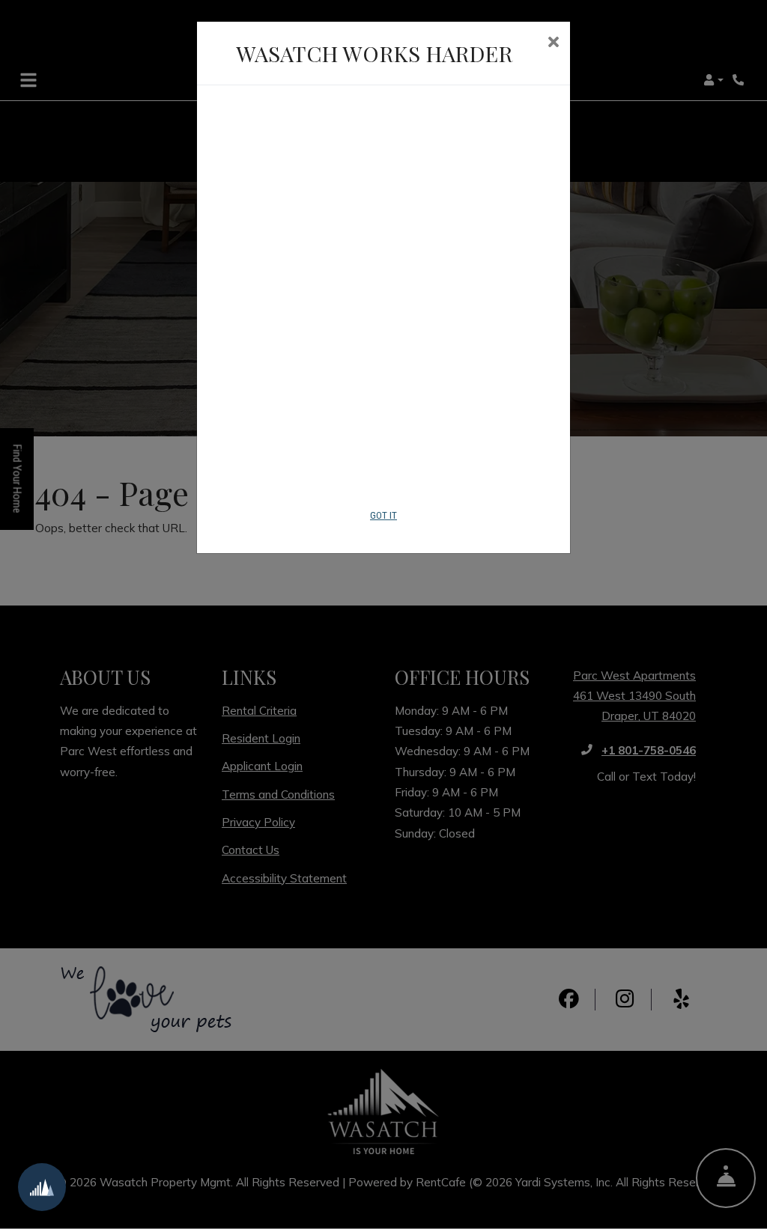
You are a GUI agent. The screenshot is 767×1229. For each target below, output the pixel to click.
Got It (383, 515)
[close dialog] (553, 43)
